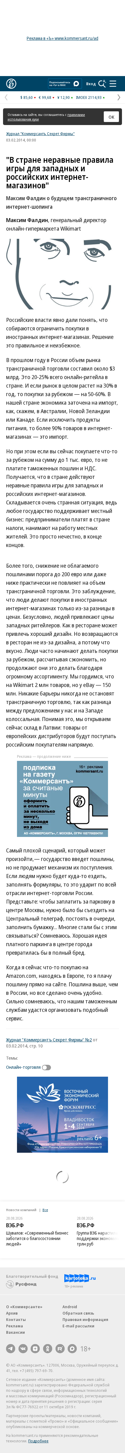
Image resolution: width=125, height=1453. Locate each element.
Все (45, 1209)
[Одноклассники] (47, 1348)
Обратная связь (78, 1313)
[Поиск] (102, 83)
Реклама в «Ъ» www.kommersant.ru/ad (62, 38)
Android (69, 1306)
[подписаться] (48, 1067)
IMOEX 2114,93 (89, 97)
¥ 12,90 (63, 97)
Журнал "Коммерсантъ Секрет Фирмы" (40, 133)
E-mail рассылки (78, 1326)
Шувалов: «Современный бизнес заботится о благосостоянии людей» (37, 1238)
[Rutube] (60, 1348)
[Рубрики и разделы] (112, 83)
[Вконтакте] (23, 1348)
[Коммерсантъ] (11, 83)
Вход (91, 83)
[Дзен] (35, 1348)
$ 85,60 (26, 97)
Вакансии (15, 1332)
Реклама (14, 1326)
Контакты (16, 1319)
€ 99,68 (45, 97)
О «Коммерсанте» (24, 1306)
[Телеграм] (10, 1348)
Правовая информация (85, 1319)
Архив (12, 1313)
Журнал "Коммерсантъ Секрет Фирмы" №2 (49, 1040)
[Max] (72, 1348)
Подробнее (38, 1441)
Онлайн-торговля (23, 1067)
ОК (111, 117)
